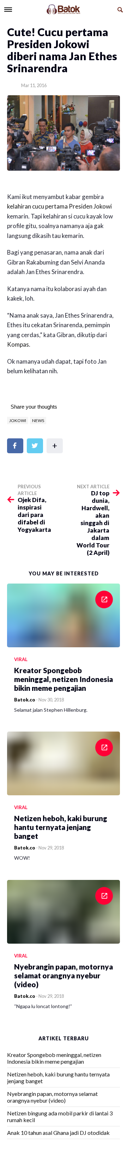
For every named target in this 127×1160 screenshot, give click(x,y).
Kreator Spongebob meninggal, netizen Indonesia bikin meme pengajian (54, 1058)
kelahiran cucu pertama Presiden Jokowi (59, 206)
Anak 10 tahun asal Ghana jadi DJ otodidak (58, 1132)
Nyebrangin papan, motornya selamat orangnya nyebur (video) (52, 1097)
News (38, 420)
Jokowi (17, 420)
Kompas (18, 344)
